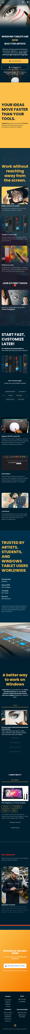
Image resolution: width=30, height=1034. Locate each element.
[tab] (15, 702)
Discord (5, 593)
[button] (3, 2)
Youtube (5, 587)
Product (8, 993)
